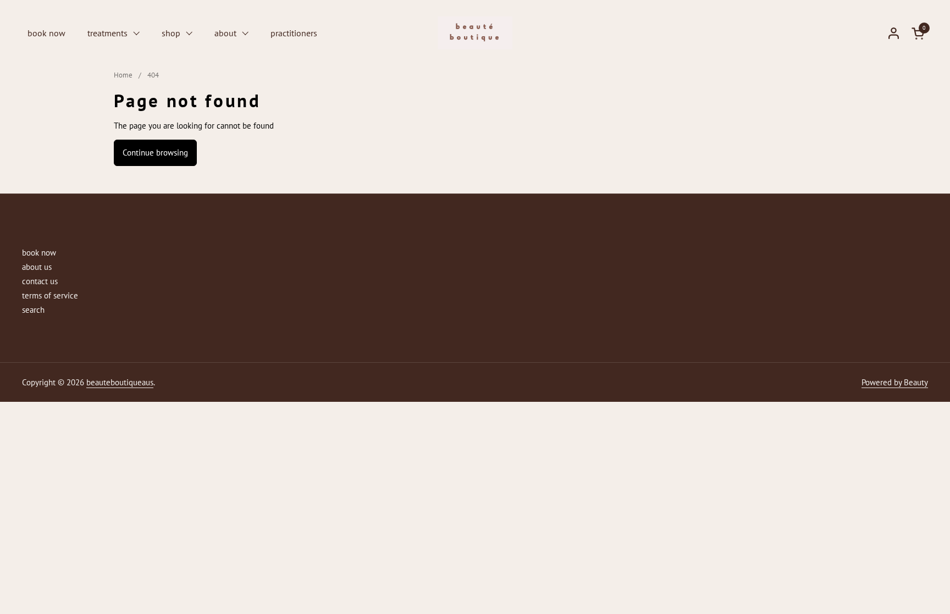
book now (39, 252)
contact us (40, 281)
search (33, 310)
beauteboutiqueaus (119, 382)
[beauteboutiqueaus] (475, 32)
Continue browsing (155, 152)
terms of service (50, 295)
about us (37, 267)
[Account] (894, 33)
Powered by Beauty (894, 382)
